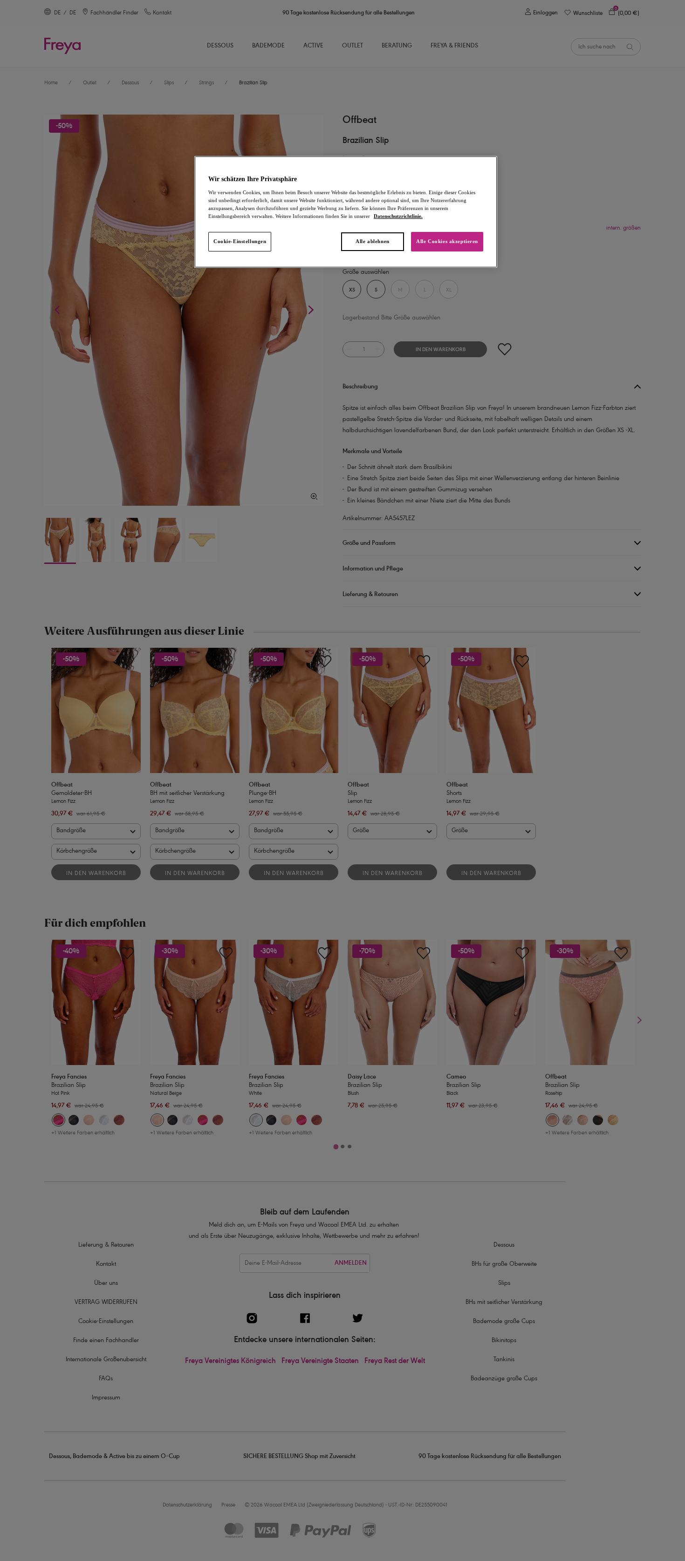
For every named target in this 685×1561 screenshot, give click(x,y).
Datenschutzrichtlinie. (398, 216)
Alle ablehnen (372, 241)
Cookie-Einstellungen (239, 241)
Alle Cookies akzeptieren (447, 241)
